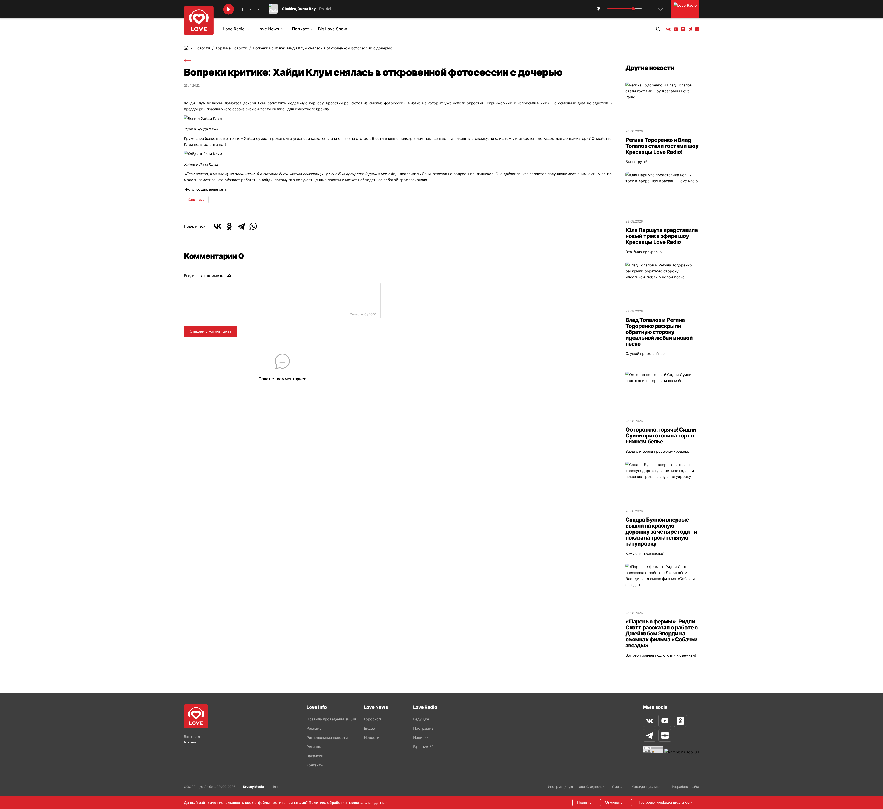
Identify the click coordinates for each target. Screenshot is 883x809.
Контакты (315, 765)
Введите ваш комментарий (207, 275)
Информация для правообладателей (576, 787)
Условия (618, 787)
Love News (268, 28)
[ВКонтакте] (217, 226)
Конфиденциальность (648, 787)
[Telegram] (241, 226)
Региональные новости (327, 737)
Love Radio (233, 28)
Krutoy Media (253, 787)
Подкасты (302, 28)
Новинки (421, 737)
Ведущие (421, 719)
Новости (202, 48)
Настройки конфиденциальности (665, 802)
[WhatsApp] (253, 226)
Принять (584, 802)
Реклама (314, 728)
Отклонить (613, 802)
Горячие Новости (231, 48)
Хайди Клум (196, 199)
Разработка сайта (685, 787)
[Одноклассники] (229, 226)
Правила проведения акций (331, 719)
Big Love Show (332, 28)
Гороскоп (372, 719)
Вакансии (315, 756)
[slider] (633, 8)
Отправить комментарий (210, 331)
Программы (423, 728)
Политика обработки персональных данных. (349, 802)
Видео (369, 728)
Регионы (314, 746)
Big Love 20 (423, 746)
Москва (190, 742)
